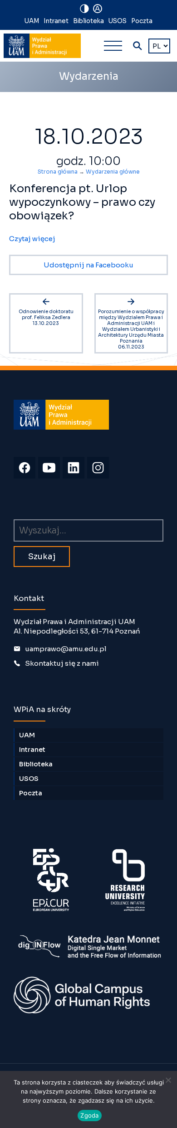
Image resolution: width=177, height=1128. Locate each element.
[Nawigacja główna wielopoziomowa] (113, 45)
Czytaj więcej (32, 238)
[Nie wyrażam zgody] (167, 1079)
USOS (117, 21)
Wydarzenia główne (113, 171)
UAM (32, 21)
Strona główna (58, 171)
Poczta (141, 21)
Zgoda (89, 1115)
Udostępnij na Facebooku (88, 265)
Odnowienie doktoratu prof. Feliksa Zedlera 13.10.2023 (46, 317)
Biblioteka (88, 21)
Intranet (56, 21)
